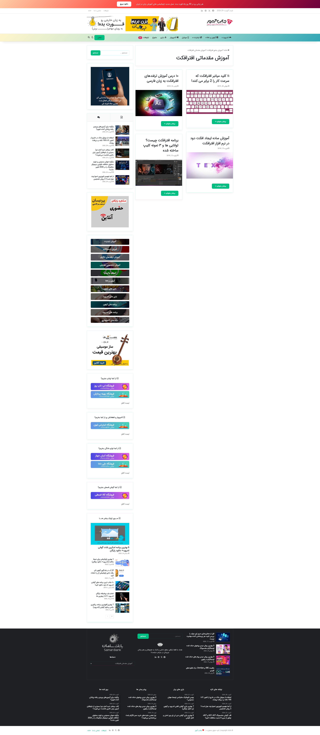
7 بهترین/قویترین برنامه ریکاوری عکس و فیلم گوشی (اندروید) (102, 606)
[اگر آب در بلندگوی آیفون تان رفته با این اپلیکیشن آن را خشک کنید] (122, 573)
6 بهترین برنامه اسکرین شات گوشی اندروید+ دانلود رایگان (113, 549)
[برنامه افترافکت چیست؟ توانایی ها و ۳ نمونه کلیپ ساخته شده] (159, 172)
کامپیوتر (173, 37)
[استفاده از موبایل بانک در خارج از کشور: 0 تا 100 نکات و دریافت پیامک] (122, 141)
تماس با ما (97, 10)
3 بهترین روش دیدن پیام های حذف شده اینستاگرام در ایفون (200, 658)
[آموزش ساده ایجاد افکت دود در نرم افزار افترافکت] (209, 165)
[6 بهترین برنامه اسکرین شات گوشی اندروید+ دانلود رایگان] (110, 534)
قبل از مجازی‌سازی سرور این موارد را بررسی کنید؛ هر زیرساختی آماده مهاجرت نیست (200, 636)
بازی (162, 37)
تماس (99, 37)
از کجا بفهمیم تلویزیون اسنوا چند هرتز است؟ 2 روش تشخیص (102, 177)
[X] (161, 657)
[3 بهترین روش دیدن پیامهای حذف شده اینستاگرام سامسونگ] (223, 649)
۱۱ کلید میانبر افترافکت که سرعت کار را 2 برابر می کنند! (210, 78)
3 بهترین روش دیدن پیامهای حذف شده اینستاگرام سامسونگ (200, 647)
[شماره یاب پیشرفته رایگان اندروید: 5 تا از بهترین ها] (122, 597)
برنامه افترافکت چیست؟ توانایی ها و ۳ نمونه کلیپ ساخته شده (160, 145)
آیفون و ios (211, 37)
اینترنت (197, 37)
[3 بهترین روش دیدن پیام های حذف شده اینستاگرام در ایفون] (223, 660)
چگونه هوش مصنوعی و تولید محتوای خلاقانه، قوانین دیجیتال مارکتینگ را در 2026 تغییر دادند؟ (103, 165)
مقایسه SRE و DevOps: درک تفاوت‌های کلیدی (200, 669)
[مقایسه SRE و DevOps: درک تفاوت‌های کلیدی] (223, 671)
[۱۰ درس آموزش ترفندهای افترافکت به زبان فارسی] (159, 103)
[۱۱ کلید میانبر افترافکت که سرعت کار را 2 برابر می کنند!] (209, 102)
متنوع (154, 37)
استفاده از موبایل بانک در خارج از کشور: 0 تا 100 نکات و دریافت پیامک (102, 140)
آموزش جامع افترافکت (214, 50)
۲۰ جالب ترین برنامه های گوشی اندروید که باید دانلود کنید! (102, 583)
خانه (89, 10)
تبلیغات (106, 10)
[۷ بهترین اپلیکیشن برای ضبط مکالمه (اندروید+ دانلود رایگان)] (122, 562)
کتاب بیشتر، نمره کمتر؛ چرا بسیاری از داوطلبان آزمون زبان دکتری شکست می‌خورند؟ (103, 152)
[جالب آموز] (219, 22)
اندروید (226, 37)
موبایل (185, 37)
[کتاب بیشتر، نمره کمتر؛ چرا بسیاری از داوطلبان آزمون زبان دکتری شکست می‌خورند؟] (122, 153)
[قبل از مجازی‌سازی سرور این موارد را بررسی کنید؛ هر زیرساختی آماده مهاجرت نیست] (223, 637)
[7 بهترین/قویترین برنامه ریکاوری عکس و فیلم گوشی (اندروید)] (122, 608)
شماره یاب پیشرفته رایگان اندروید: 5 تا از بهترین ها (105, 594)
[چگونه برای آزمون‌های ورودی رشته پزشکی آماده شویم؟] (122, 130)
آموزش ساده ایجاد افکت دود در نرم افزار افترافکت (209, 141)
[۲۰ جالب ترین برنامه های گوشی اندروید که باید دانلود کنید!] (122, 585)
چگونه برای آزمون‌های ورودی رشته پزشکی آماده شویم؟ (103, 128)
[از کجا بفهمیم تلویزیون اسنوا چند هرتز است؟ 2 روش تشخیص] (122, 180)
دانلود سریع (124, 4)
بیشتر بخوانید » (220, 121)
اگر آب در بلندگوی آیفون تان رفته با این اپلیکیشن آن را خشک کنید (102, 573)
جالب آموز (198, 730)
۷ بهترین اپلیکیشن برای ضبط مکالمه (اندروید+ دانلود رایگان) (103, 560)
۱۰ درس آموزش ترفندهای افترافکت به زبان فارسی (161, 78)
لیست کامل (125, 403)
